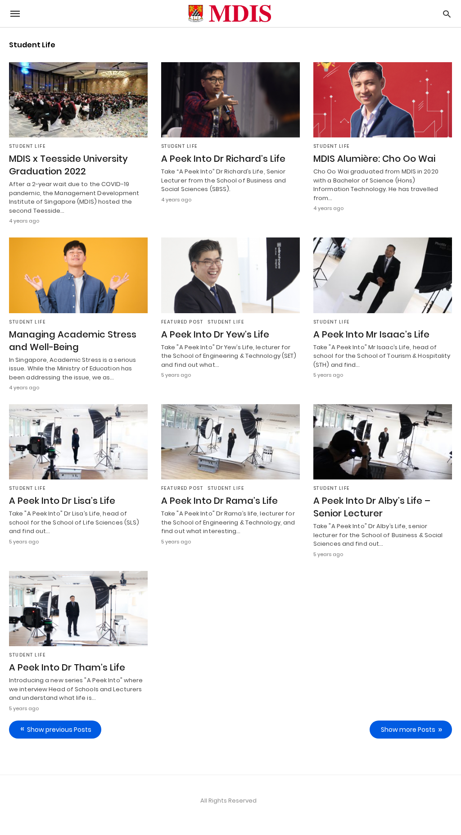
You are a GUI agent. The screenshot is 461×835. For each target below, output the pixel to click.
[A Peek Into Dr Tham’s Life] (78, 608)
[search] (447, 14)
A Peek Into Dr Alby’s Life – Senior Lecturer (371, 507)
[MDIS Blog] (229, 14)
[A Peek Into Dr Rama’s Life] (230, 441)
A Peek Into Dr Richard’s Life (223, 158)
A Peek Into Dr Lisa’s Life (62, 500)
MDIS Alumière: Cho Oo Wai (374, 158)
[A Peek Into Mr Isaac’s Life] (382, 275)
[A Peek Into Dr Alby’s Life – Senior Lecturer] (382, 441)
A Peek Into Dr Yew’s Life (215, 334)
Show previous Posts (59, 729)
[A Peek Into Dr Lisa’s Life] (78, 441)
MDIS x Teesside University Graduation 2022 (68, 165)
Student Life (27, 146)
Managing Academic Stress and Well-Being (72, 340)
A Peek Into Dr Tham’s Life (67, 667)
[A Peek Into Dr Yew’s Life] (230, 275)
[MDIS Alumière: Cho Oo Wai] (382, 99)
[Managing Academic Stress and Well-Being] (78, 275)
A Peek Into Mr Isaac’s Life (371, 334)
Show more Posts (408, 729)
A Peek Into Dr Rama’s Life (219, 500)
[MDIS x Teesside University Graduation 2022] (78, 99)
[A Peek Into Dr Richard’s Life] (230, 99)
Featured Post (182, 322)
